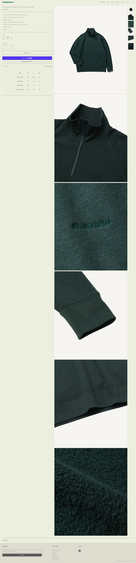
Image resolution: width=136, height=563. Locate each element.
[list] (131, 2)
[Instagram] (79, 551)
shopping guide (56, 550)
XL (12, 39)
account (123, 2)
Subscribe (22, 555)
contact (54, 552)
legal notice (55, 557)
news (108, 2)
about (112, 2)
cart (127, 2)
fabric (117, 2)
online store (102, 2)
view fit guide (48, 66)
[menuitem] (130, 2)
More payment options (27, 61)
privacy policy (55, 559)
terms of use (55, 555)
